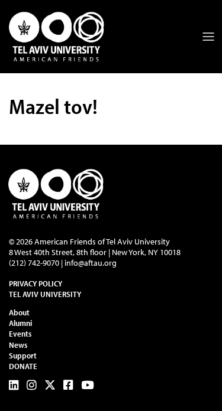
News (18, 345)
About (19, 312)
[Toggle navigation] (208, 36)
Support (23, 355)
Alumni (20, 323)
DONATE (23, 366)
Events (20, 333)
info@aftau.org (91, 262)
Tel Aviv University (45, 294)
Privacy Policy (35, 283)
